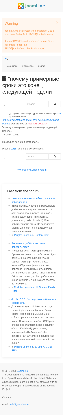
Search (41, 65)
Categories (12, 65)
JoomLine (22, 371)
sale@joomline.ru (19, 404)
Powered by (23, 169)
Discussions (27, 65)
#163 (58, 113)
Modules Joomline (24, 287)
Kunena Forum (38, 169)
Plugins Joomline (23, 235)
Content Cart (41, 235)
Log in (14, 148)
